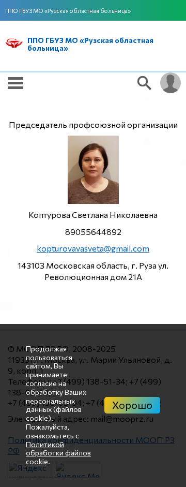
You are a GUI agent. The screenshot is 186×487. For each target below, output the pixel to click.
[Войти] (170, 82)
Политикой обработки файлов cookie (58, 453)
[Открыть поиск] (144, 82)
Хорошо (132, 405)
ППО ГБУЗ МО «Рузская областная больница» (68, 10)
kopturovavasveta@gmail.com (93, 248)
